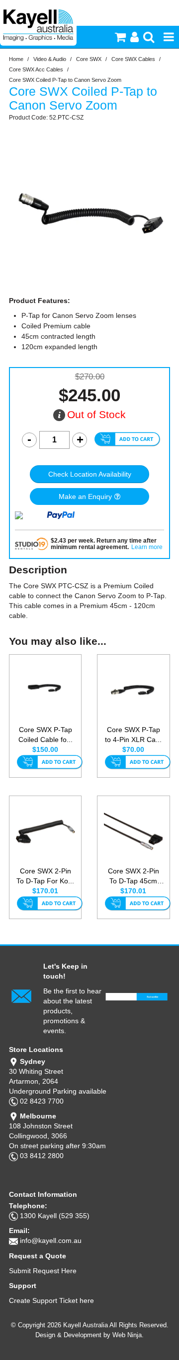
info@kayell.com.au (51, 1240)
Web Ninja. (128, 1335)
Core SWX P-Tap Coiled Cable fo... (45, 734)
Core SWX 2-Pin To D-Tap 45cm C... (133, 876)
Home (16, 59)
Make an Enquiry (85, 496)
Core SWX (88, 59)
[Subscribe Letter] (21, 995)
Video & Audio (49, 59)
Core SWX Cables (133, 59)
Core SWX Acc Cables (36, 69)
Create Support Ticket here (51, 1300)
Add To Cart (49, 762)
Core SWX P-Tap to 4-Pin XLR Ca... (133, 734)
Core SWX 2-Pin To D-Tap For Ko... (45, 876)
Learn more (147, 547)
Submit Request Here (43, 1271)
